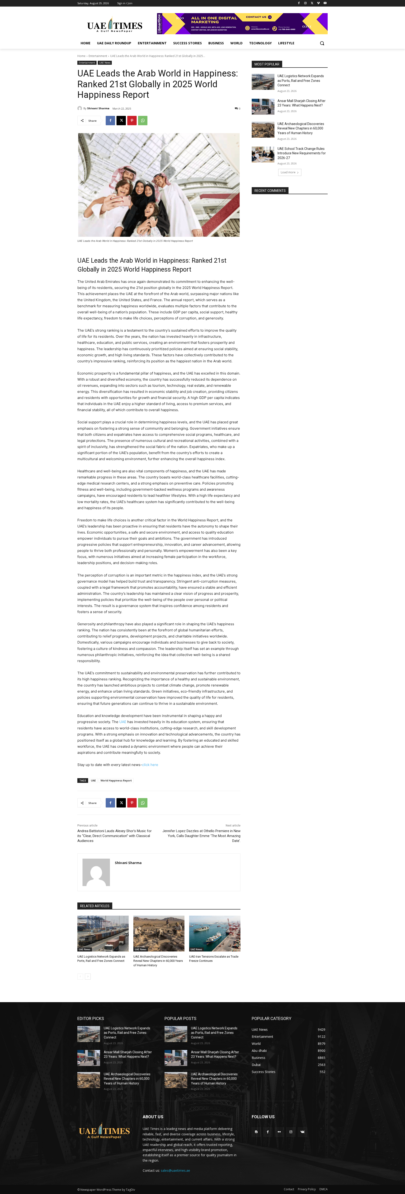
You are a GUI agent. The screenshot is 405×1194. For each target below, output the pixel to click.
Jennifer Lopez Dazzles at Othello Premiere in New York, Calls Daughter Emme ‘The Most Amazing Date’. (201, 836)
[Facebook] (299, 3)
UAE (122, 722)
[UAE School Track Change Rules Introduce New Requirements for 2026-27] (263, 155)
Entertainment (98, 56)
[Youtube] (325, 3)
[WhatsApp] (142, 120)
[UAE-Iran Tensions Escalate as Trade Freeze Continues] (214, 933)
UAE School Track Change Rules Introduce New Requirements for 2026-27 (302, 153)
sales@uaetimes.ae (175, 1170)
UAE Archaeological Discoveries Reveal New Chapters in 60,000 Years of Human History (158, 961)
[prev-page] (80, 977)
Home (81, 56)
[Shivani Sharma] (80, 108)
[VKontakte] (302, 1132)
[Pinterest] (132, 120)
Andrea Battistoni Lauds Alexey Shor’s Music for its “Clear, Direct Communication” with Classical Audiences (114, 836)
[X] (312, 3)
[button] (322, 43)
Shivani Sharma (98, 108)
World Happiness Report (116, 780)
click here (150, 764)
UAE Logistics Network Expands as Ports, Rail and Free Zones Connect (301, 80)
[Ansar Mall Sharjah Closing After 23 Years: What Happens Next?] (263, 107)
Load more (288, 172)
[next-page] (88, 977)
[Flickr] (279, 1132)
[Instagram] (305, 3)
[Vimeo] (318, 3)
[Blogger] (256, 1132)
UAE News (104, 62)
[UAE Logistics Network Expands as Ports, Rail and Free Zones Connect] (103, 933)
